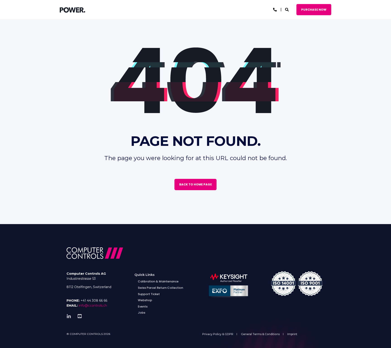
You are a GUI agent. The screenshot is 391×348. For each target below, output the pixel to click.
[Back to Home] (72, 10)
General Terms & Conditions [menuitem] (260, 334)
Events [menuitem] (143, 306)
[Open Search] (287, 9)
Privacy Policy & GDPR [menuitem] (217, 334)
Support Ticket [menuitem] (149, 294)
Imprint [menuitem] (292, 334)
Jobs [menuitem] (141, 312)
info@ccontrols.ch (93, 305)
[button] (9, 339)
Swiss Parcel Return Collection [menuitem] (160, 288)
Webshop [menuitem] (145, 300)
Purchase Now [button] (314, 9)
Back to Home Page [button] (195, 184)
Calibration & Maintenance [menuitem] (158, 281)
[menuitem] (144, 275)
